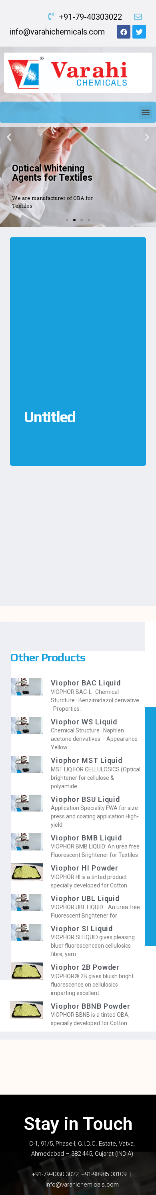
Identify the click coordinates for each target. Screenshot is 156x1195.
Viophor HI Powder (84, 868)
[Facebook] (123, 32)
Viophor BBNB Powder (90, 1006)
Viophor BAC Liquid (86, 683)
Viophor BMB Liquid (86, 838)
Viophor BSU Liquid (85, 799)
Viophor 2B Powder (85, 967)
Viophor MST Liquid (86, 760)
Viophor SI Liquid (82, 928)
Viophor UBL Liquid (85, 898)
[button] (145, 112)
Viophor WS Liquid (84, 722)
